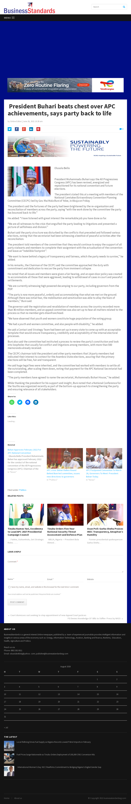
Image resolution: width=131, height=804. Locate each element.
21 (78, 701)
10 (5, 694)
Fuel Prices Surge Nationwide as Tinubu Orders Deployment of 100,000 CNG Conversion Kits (56, 754)
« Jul (6, 727)
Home (6, 798)
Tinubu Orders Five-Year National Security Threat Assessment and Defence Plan (64, 531)
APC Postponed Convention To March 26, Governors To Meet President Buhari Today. (103, 473)
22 (98, 701)
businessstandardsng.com (115, 798)
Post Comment (17, 602)
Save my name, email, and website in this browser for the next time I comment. (45, 587)
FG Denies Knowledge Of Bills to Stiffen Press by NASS (94, 618)
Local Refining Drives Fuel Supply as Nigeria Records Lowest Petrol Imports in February (54, 742)
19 (39, 701)
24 (5, 709)
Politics (22, 490)
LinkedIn (31, 129)
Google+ (24, 129)
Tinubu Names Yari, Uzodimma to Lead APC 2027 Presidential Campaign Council (25, 531)
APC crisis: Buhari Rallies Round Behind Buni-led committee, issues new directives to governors (63, 473)
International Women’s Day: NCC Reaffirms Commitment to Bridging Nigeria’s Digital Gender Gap (59, 767)
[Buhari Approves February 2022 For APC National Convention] (27, 461)
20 (59, 701)
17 (5, 701)
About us (18, 798)
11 (20, 694)
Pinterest (38, 129)
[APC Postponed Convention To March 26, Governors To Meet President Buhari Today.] (104, 458)
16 (117, 694)
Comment (13, 561)
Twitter (10, 129)
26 (39, 709)
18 (20, 701)
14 (78, 694)
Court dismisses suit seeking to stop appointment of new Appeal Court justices (48, 615)
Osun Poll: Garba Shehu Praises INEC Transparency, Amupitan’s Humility (105, 531)
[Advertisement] (65, 49)
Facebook (17, 129)
